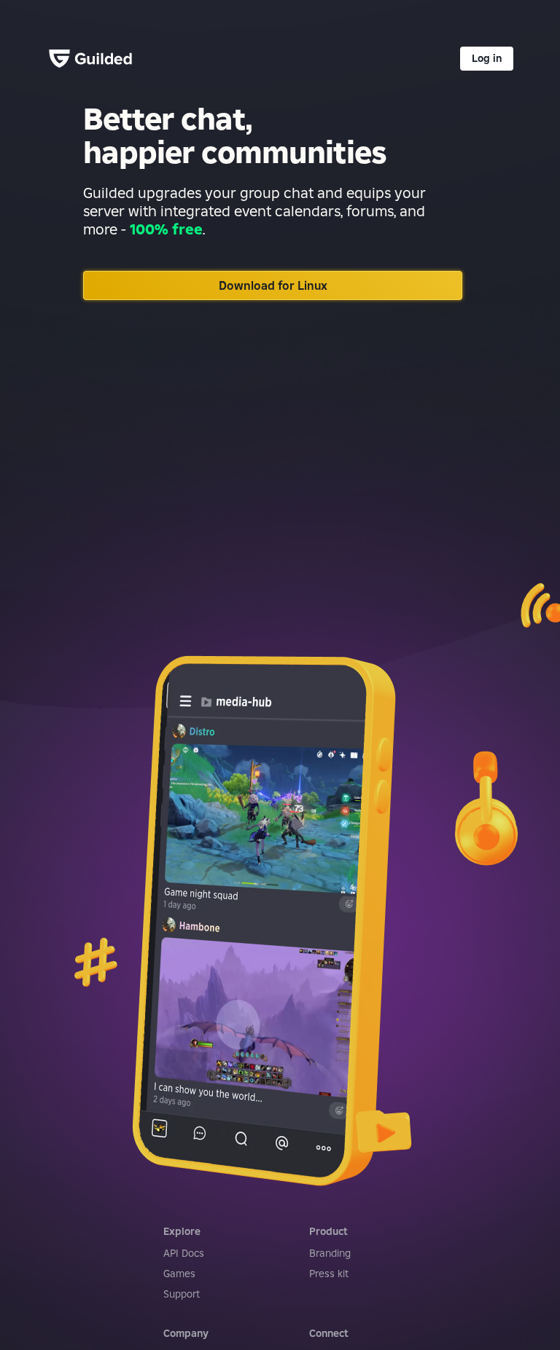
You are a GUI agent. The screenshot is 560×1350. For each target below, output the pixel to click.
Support (181, 1294)
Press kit (329, 1273)
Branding (330, 1253)
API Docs (183, 1253)
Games (179, 1273)
